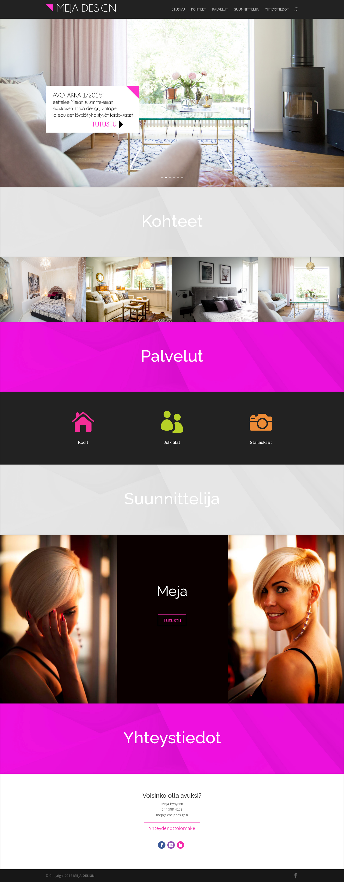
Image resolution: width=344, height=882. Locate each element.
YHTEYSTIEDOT (277, 9)
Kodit (83, 442)
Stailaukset (261, 442)
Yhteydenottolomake (172, 828)
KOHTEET (198, 9)
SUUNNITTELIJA (246, 9)
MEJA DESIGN (84, 875)
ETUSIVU (178, 9)
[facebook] (161, 845)
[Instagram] (171, 845)
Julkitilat (172, 442)
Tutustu (172, 620)
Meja (172, 591)
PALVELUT (220, 9)
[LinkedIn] (180, 845)
